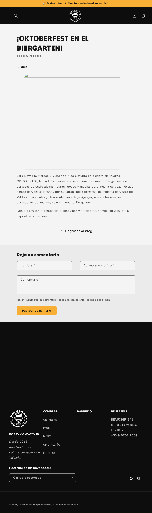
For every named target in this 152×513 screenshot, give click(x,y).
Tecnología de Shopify (40, 504)
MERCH (48, 436)
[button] (8, 16)
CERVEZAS (50, 419)
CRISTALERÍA (51, 444)
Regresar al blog (78, 231)
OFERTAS (49, 453)
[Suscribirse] (72, 477)
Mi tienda (23, 504)
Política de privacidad (67, 504)
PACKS (47, 428)
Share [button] (24, 66)
